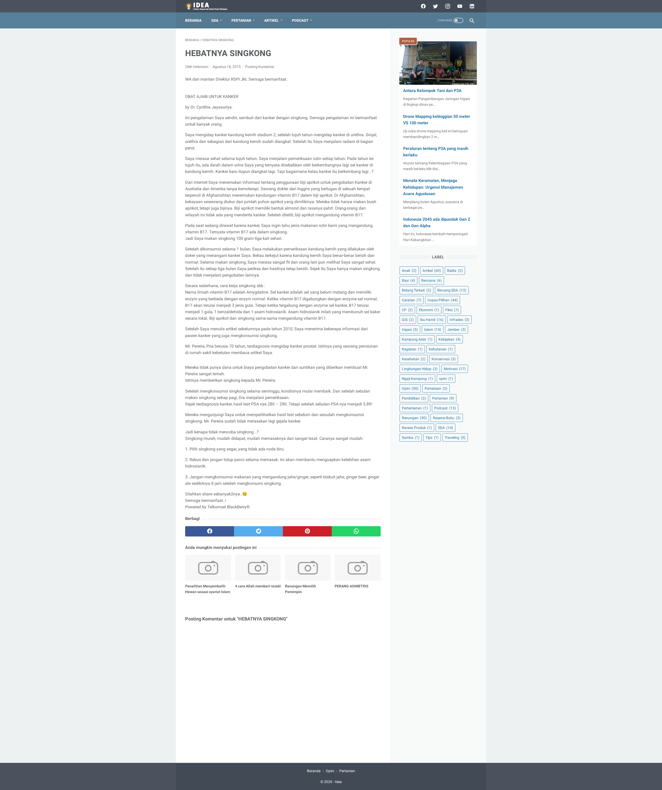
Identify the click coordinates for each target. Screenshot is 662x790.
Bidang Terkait (416, 290)
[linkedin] (471, 6)
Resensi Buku (447, 418)
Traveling (455, 437)
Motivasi (455, 369)
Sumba (410, 437)
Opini (410, 388)
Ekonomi (429, 310)
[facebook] (422, 6)
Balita (455, 270)
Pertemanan (415, 408)
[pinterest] (307, 531)
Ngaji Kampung (417, 379)
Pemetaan (436, 388)
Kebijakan (450, 339)
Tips (432, 437)
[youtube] (459, 6)
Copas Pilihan (442, 300)
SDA (214, 20)
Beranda (193, 20)
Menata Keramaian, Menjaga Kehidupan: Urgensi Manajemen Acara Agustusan (433, 187)
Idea (338, 782)
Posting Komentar (259, 67)
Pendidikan (414, 398)
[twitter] (434, 6)
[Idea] (210, 6)
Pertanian (241, 20)
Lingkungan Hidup (420, 369)
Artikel (271, 20)
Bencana (431, 280)
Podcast (300, 20)
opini (446, 379)
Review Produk (417, 428)
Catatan (411, 300)
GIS (408, 320)
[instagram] (447, 6)
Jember (456, 329)
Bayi (408, 280)
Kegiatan (412, 349)
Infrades (459, 320)
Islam (432, 329)
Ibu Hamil (431, 320)
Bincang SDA (451, 290)
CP (407, 310)
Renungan (414, 418)
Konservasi (444, 359)
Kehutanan (441, 349)
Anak (409, 270)
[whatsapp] (356, 531)
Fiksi (452, 310)
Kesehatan (413, 359)
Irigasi (410, 329)
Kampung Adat (417, 339)
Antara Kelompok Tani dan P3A (432, 90)
